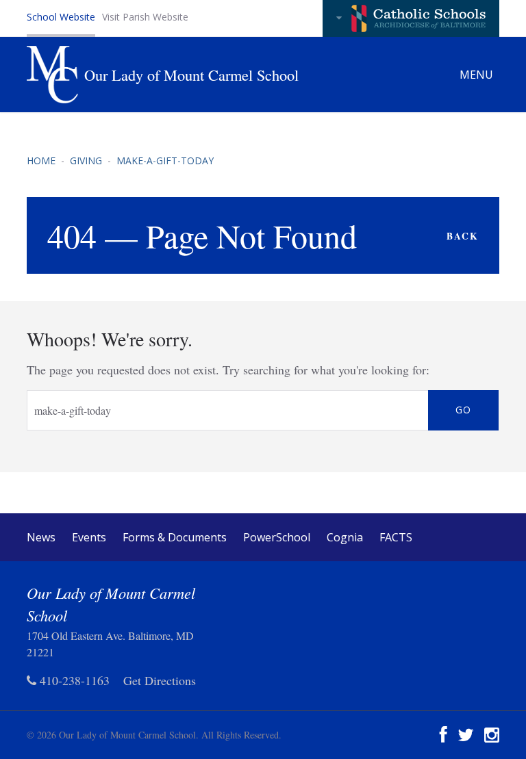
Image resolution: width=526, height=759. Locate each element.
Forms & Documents (175, 537)
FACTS (395, 537)
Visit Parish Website (145, 16)
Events (89, 537)
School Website (61, 16)
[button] (411, 18)
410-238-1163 (73, 680)
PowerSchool (276, 537)
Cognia (345, 537)
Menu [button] (478, 74)
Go (463, 409)
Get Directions (159, 680)
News (41, 537)
